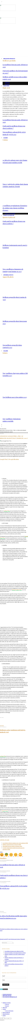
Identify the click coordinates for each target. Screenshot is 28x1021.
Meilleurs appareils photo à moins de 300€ (12, 844)
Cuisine (5, 137)
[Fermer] (1, 1018)
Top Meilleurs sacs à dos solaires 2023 (15, 397)
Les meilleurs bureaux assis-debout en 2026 (14, 951)
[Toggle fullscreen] (6, 1018)
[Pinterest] (3, 426)
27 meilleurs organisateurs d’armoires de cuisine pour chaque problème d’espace (15, 208)
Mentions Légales (7, 995)
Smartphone (1, 852)
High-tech (6, 85)
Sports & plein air (8, 215)
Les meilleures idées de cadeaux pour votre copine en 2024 (15, 843)
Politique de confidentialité (10, 996)
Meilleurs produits (9, 58)
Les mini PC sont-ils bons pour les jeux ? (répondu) (12, 939)
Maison (7, 82)
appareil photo (5, 810)
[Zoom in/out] (9, 1018)
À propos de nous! (7, 994)
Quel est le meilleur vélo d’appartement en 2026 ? (15, 952)
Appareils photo (8, 274)
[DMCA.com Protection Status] (4, 989)
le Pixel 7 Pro (7, 511)
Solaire (5, 350)
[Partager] (3, 1018)
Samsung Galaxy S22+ (17, 589)
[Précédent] (1, 1020)
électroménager (9, 1010)
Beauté (7, 1006)
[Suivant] (3, 1020)
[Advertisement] (14, 42)
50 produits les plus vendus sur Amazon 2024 (12, 846)
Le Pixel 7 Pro (3, 756)
